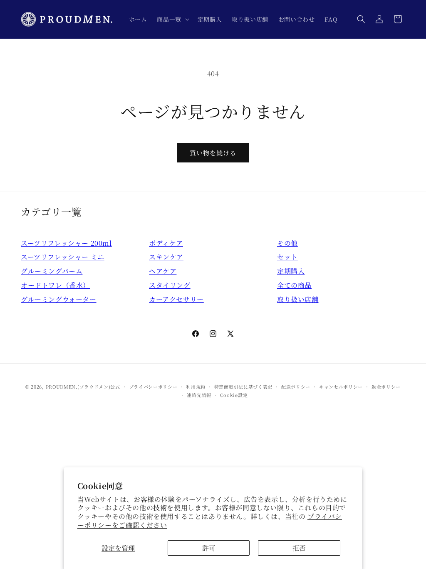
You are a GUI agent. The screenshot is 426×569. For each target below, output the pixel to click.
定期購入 (291, 271)
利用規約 (196, 386)
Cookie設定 (234, 395)
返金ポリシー (386, 386)
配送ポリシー (295, 386)
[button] (172, 19)
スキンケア (166, 257)
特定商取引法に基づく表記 (243, 386)
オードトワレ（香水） (55, 285)
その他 (287, 243)
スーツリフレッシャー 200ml (66, 243)
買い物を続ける (213, 152)
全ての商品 (294, 285)
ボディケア (166, 243)
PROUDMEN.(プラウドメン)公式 (83, 386)
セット (287, 257)
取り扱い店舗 (298, 299)
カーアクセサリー (176, 299)
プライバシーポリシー (153, 386)
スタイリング (170, 285)
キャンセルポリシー (341, 386)
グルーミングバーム (51, 271)
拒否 (299, 548)
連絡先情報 (199, 395)
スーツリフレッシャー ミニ (62, 257)
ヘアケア (162, 271)
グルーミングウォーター (59, 299)
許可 (208, 548)
